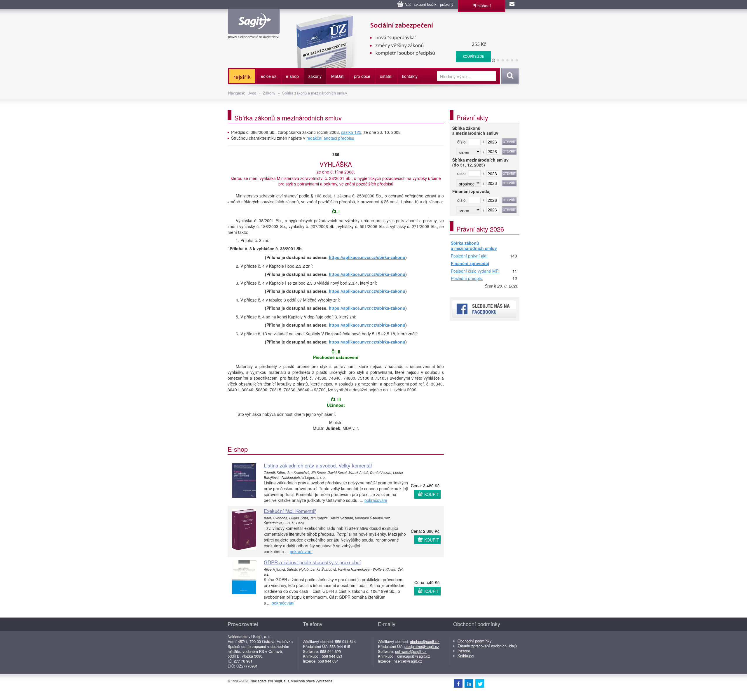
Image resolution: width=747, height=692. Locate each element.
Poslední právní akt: (469, 256)
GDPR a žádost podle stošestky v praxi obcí (312, 562)
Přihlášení (481, 5)
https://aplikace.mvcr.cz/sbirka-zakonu (367, 257)
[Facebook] (458, 683)
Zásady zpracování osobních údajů (487, 646)
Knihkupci (466, 655)
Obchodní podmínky (475, 641)
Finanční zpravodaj (470, 263)
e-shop (292, 76)
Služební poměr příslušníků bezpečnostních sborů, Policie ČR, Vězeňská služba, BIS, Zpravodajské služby (390, 20)
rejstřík (242, 76)
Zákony (269, 93)
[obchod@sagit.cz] (512, 4)
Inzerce (464, 651)
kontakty (410, 76)
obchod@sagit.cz (424, 641)
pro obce (362, 76)
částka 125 (351, 132)
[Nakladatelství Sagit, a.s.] (254, 34)
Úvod (251, 93)
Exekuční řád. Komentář (290, 510)
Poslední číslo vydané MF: (475, 271)
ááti (337, 76)
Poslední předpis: (467, 278)
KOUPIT (431, 494)
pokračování (375, 500)
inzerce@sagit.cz (407, 661)
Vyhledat (509, 76)
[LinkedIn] (469, 683)
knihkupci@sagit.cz (413, 656)
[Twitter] (479, 683)
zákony (315, 76)
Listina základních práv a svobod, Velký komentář (318, 465)
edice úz (268, 76)
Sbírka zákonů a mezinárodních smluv (314, 93)
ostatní (386, 76)
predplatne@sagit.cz (421, 646)
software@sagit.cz (411, 651)
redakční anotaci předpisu (330, 138)
